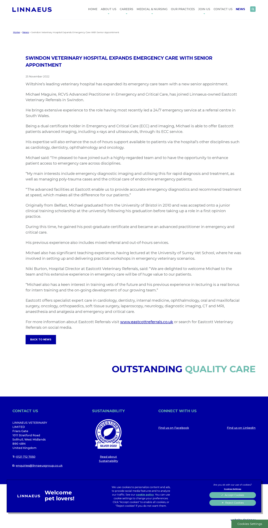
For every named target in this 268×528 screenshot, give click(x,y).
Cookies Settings (249, 524)
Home (92, 9)
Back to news (40, 339)
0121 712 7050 (25, 457)
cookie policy (145, 494)
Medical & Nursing (152, 9)
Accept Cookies (234, 495)
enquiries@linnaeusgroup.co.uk (39, 465)
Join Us (204, 9)
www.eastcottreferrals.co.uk (146, 322)
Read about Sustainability (108, 459)
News (240, 9)
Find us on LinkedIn (241, 428)
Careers (126, 9)
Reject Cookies (234, 502)
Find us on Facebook (173, 428)
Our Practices (183, 9)
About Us (108, 9)
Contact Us (223, 9)
